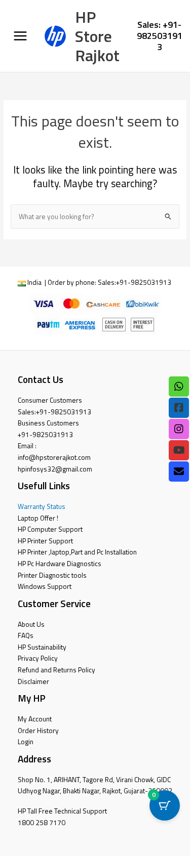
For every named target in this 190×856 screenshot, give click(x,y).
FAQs (25, 635)
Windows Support (44, 586)
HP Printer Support (45, 541)
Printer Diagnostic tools (52, 575)
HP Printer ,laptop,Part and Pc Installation (77, 552)
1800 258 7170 (41, 823)
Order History (38, 730)
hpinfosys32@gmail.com (55, 469)
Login (25, 742)
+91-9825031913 (143, 282)
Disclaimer (33, 681)
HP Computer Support (50, 529)
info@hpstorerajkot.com (54, 457)
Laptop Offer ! (38, 518)
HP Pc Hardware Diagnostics (59, 564)
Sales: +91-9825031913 (159, 35)
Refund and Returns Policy (56, 670)
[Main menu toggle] (20, 36)
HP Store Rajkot (97, 36)
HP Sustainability (42, 647)
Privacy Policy (38, 658)
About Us (31, 624)
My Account (35, 719)
